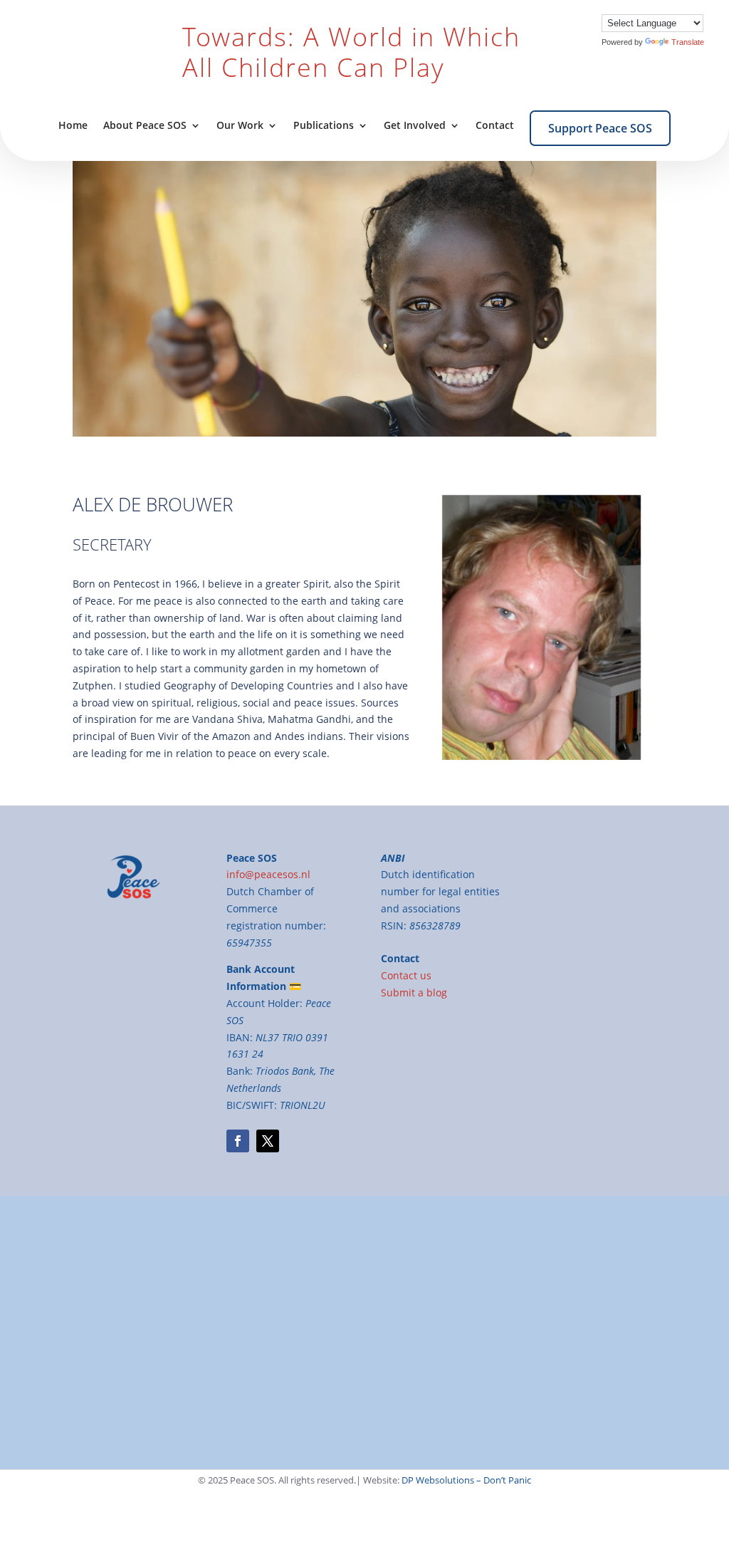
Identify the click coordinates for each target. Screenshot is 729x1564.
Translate (687, 42)
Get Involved (415, 126)
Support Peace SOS (600, 128)
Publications (323, 126)
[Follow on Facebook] (237, 1141)
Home (73, 126)
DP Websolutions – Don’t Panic (466, 1480)
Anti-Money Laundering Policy (554, 1363)
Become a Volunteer (325, 1363)
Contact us (406, 975)
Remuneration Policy (532, 1346)
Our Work (239, 126)
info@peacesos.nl (320, 1313)
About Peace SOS (145, 126)
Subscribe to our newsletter (344, 1380)
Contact (495, 126)
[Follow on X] (267, 1141)
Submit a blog (414, 992)
